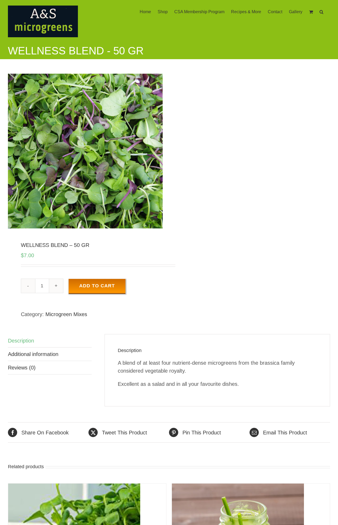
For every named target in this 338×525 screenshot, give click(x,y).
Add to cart (97, 285)
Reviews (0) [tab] (22, 368)
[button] (321, 11)
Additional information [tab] (33, 354)
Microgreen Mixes (66, 314)
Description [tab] (21, 341)
